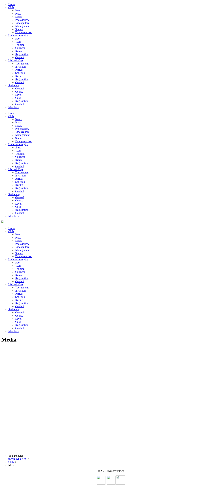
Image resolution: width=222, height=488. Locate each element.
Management (22, 26)
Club (11, 7)
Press (18, 13)
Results (19, 76)
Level (18, 94)
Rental (18, 51)
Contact (19, 57)
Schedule (20, 72)
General (19, 88)
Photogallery (22, 19)
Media (18, 16)
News (18, 10)
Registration (21, 54)
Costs (18, 97)
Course (19, 91)
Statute (19, 29)
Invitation (20, 66)
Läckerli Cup (15, 60)
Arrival (19, 69)
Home (11, 4)
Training (19, 44)
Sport (18, 38)
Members (13, 107)
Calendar (20, 47)
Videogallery (22, 22)
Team (18, 41)
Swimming (14, 85)
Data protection (23, 32)
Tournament (21, 63)
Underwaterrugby (18, 35)
